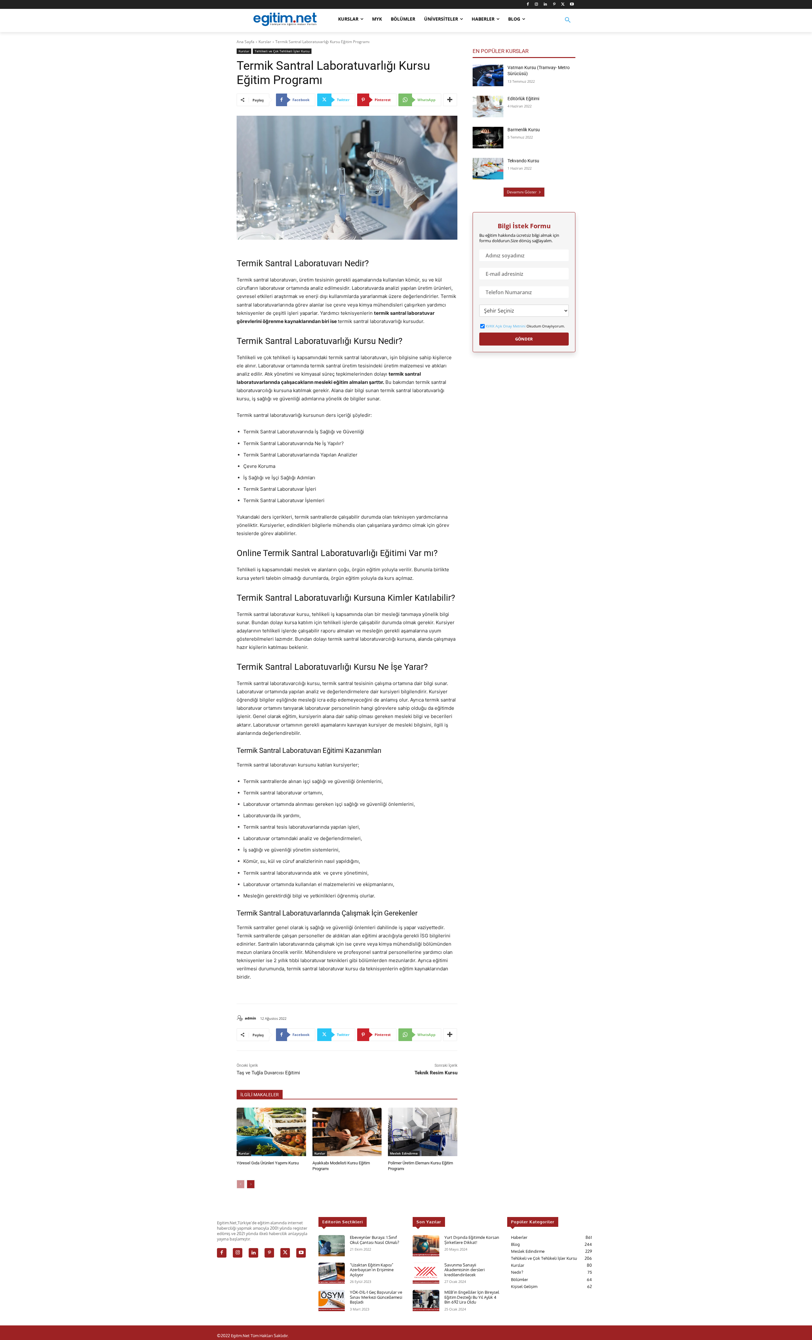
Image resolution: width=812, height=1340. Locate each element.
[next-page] (251, 1184)
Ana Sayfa (245, 41)
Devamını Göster (522, 192)
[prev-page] (241, 1184)
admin (250, 1018)
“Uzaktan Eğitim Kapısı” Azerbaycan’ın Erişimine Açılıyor (372, 1269)
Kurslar (265, 41)
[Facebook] (527, 4)
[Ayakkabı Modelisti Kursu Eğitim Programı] (347, 1132)
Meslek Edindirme (404, 1153)
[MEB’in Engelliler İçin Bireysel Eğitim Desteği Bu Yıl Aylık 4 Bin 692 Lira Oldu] (426, 1300)
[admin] (241, 1018)
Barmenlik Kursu (524, 129)
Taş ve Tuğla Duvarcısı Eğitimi (268, 1073)
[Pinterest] (554, 4)
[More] (450, 100)
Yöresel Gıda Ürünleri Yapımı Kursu (268, 1163)
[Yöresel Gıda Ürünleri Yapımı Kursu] (271, 1132)
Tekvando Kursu (523, 160)
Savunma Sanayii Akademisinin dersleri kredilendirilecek (464, 1269)
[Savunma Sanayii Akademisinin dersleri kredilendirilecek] (426, 1273)
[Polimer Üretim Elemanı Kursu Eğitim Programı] (422, 1132)
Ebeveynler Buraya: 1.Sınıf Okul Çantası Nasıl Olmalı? (374, 1240)
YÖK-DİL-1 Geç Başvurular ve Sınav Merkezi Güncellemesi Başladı (376, 1297)
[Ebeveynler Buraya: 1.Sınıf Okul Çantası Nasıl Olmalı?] (331, 1245)
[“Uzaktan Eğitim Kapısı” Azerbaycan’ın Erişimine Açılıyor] (331, 1273)
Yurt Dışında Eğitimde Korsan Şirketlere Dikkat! (471, 1240)
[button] (567, 24)
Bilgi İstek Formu (524, 226)
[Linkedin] (545, 4)
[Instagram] (536, 4)
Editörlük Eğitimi (523, 98)
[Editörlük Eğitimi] (488, 106)
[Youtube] (571, 4)
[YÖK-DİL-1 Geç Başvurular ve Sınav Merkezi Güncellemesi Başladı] (331, 1300)
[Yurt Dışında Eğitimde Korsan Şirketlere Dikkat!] (426, 1245)
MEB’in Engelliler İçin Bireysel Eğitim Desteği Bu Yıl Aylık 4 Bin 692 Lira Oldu (471, 1297)
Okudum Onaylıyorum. (525, 326)
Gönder (524, 339)
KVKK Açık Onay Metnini (506, 326)
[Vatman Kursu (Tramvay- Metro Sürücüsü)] (488, 75)
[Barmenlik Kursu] (488, 137)
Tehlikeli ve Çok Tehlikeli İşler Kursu (282, 51)
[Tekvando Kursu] (488, 168)
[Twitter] (562, 4)
